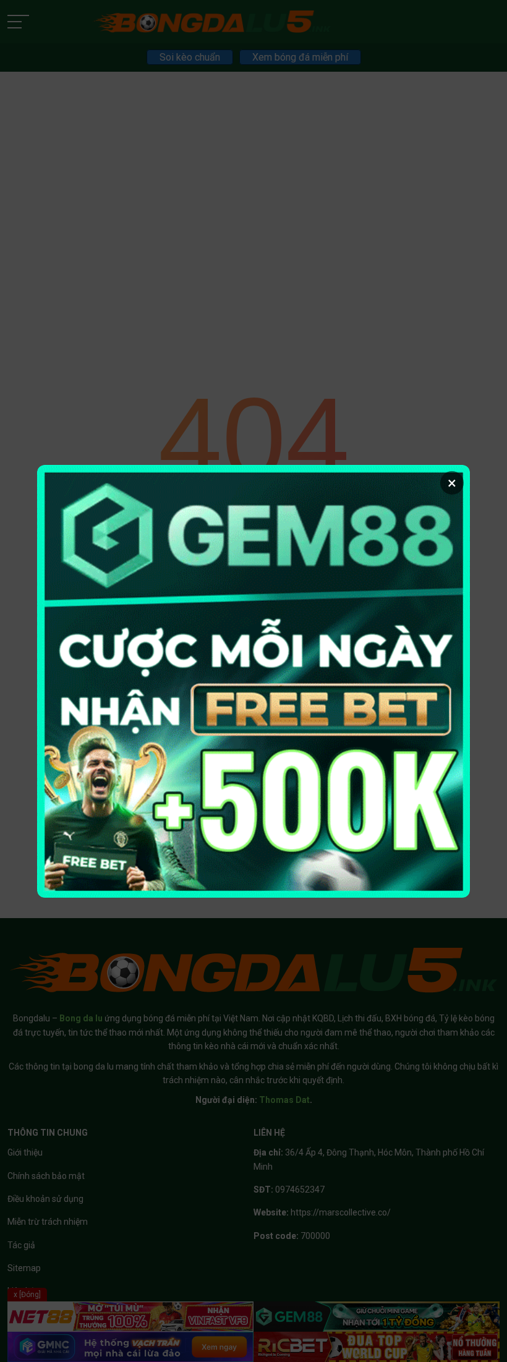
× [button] (452, 483)
